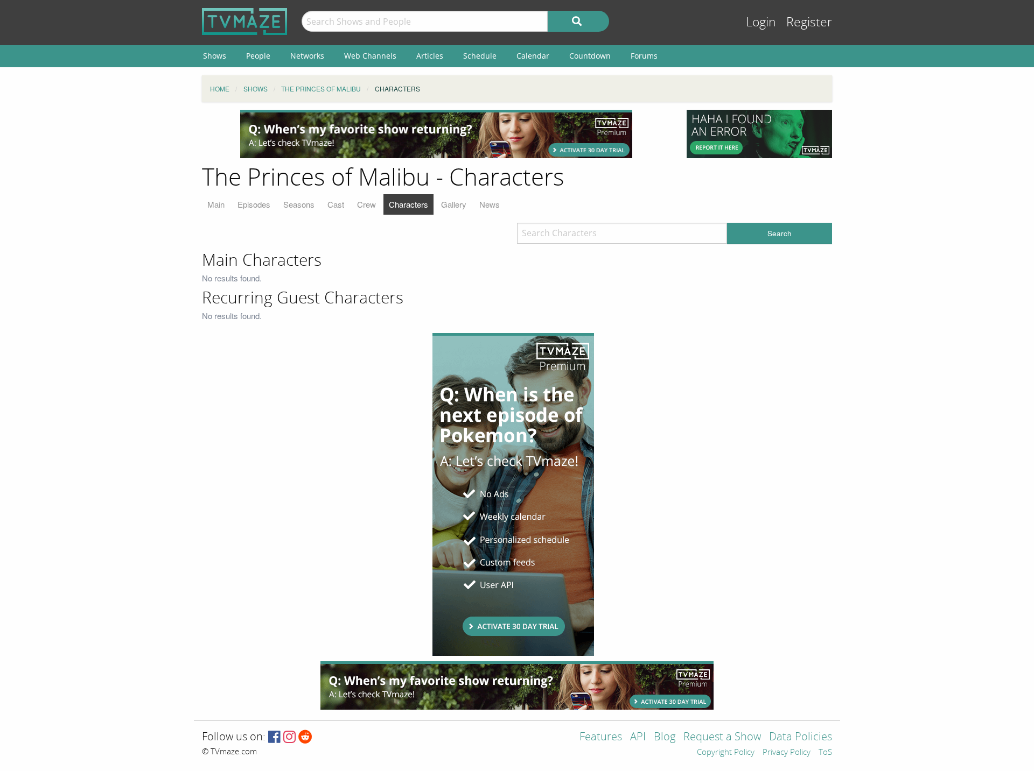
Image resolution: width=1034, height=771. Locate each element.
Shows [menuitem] (214, 56)
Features (600, 737)
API (638, 737)
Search (779, 233)
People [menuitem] (258, 56)
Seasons (299, 204)
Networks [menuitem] (307, 56)
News (489, 204)
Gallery (453, 204)
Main (216, 204)
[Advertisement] (436, 134)
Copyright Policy (725, 752)
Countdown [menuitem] (590, 56)
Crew (366, 204)
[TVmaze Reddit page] (305, 737)
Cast (335, 204)
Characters (408, 204)
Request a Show (722, 737)
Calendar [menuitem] (532, 56)
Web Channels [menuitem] (370, 56)
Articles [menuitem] (429, 56)
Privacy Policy (787, 752)
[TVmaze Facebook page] (274, 737)
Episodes (253, 204)
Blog (664, 737)
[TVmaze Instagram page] (289, 737)
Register (809, 22)
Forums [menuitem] (644, 56)
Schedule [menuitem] (480, 56)
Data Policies (800, 737)
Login (761, 22)
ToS (825, 752)
